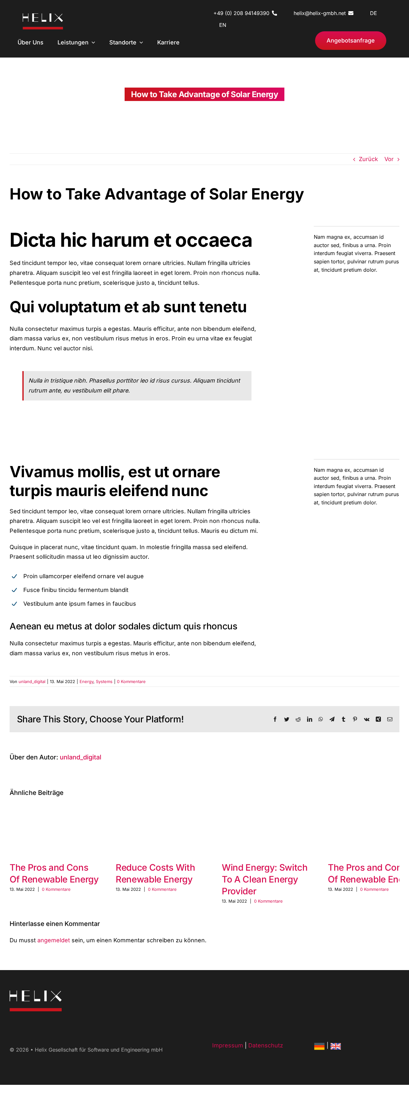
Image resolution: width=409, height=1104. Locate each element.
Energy (86, 681)
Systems (104, 681)
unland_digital (32, 681)
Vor (389, 159)
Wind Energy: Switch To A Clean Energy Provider (265, 879)
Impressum (227, 1045)
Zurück (368, 159)
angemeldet (53, 940)
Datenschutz (265, 1045)
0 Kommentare (131, 681)
